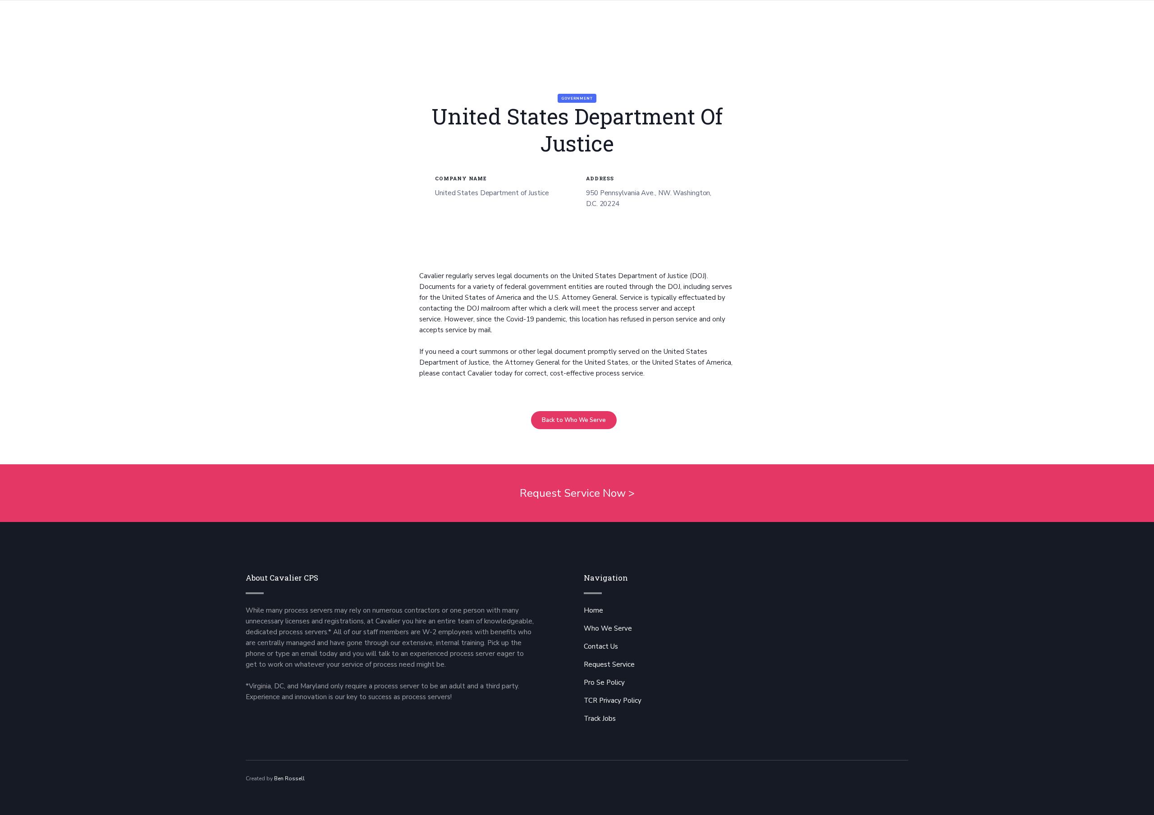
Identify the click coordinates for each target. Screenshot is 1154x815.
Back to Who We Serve (574, 420)
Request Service (609, 664)
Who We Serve (608, 628)
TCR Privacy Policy (612, 700)
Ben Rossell (289, 778)
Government (577, 98)
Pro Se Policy (604, 682)
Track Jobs (600, 718)
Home (593, 610)
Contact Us (601, 646)
